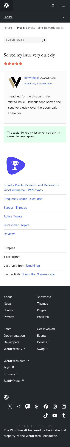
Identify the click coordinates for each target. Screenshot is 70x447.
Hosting (9, 310)
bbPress (11, 374)
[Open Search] (53, 5)
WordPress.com (16, 361)
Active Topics (13, 216)
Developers (11, 342)
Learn (7, 329)
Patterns (43, 317)
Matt (9, 367)
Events (41, 335)
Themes (42, 303)
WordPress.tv (15, 349)
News (8, 303)
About (8, 297)
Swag (42, 349)
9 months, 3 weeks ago (38, 83)
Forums (8, 16)
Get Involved (46, 329)
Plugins (41, 310)
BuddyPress (14, 381)
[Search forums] (43, 40)
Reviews (9, 234)
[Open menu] (64, 5)
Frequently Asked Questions (23, 199)
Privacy (9, 317)
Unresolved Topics (16, 225)
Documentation (14, 335)
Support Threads (15, 207)
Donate (44, 342)
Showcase (44, 297)
